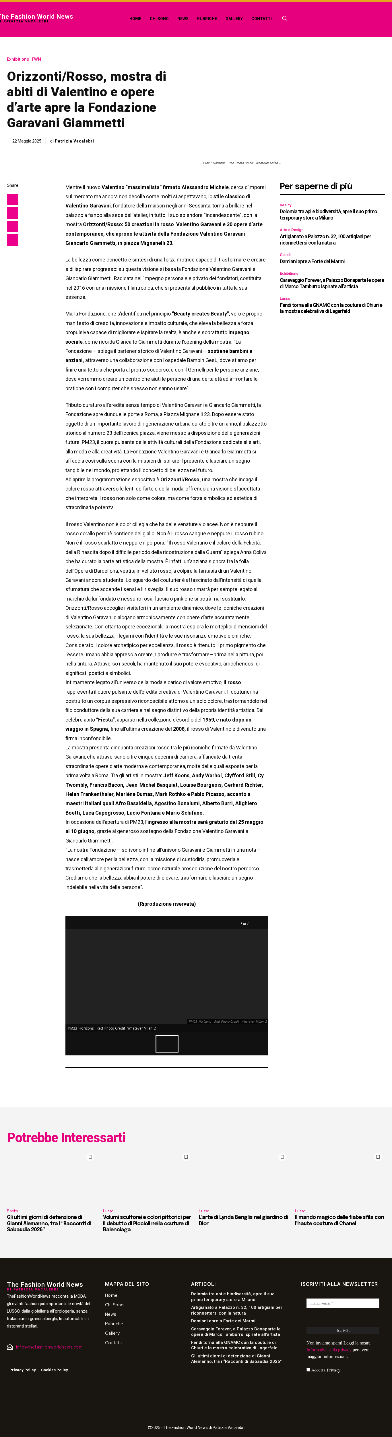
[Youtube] (25, 1359)
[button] (284, 18)
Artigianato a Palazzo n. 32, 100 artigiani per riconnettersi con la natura (325, 239)
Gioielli (285, 255)
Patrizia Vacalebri (74, 141)
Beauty (285, 205)
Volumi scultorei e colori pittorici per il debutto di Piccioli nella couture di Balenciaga (147, 1223)
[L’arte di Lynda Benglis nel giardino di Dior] (244, 1177)
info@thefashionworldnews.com (49, 1347)
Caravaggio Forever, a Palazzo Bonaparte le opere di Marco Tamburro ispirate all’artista (332, 283)
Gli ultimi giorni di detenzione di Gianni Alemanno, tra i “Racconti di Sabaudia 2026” (49, 1223)
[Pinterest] (12, 226)
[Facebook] (12, 199)
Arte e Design (291, 230)
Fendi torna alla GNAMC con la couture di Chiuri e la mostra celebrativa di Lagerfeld (331, 308)
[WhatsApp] (12, 240)
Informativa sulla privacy (329, 1349)
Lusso (285, 298)
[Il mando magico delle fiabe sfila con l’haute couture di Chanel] (340, 1177)
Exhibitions (18, 59)
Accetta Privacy (325, 1370)
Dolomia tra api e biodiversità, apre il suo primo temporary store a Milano (328, 214)
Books (12, 1211)
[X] (12, 213)
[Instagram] (17, 1359)
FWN (36, 59)
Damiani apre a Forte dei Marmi (312, 261)
